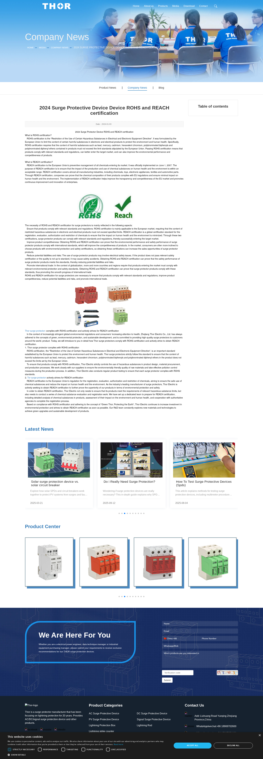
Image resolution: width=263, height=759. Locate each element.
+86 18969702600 (226, 726)
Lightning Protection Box (102, 725)
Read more (118, 744)
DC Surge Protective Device (152, 713)
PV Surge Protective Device (104, 719)
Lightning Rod (144, 725)
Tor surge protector (36, 377)
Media (42, 47)
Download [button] (189, 6)
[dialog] (131, 745)
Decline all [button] (233, 745)
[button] (88, 755)
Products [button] (163, 6)
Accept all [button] (192, 745)
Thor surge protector (35, 330)
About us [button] (149, 6)
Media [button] (175, 6)
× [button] (259, 735)
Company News (59, 47)
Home (136, 6)
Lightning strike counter (101, 731)
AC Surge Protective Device (104, 713)
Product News (107, 87)
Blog (161, 87)
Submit (167, 680)
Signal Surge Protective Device (154, 719)
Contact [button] (203, 6)
